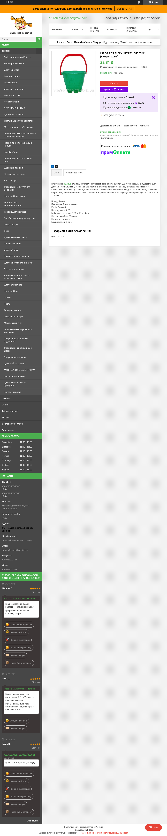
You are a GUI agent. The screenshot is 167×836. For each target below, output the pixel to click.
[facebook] (52, 167)
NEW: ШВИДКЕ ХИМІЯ (14, 108)
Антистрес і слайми (14, 63)
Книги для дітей (12, 95)
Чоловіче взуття (12, 243)
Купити (114, 83)
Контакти (112, 29)
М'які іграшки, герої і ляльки (18, 127)
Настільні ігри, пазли (14, 196)
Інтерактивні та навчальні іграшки (18, 144)
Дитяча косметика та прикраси (15, 384)
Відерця (97, 42)
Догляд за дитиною (14, 114)
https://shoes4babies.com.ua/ (17, 540)
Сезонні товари (12, 76)
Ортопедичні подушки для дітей (18, 349)
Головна (57, 29)
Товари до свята (12, 310)
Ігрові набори (11, 152)
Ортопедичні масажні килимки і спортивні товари (20, 135)
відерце (67, 184)
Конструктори (11, 101)
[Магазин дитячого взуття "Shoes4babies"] (21, 23)
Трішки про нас (10, 411)
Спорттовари (11, 224)
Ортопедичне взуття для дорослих (17, 188)
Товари (6, 50)
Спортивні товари (13, 316)
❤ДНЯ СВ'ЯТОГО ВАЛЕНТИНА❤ (19, 369)
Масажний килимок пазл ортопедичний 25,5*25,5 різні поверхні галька (19, 707)
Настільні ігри (11, 291)
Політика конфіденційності (115, 833)
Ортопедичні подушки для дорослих (18, 331)
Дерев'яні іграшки (13, 167)
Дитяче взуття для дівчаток (18, 262)
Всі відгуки (32, 820)
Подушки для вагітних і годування (16, 340)
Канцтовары (10, 180)
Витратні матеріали (14, 376)
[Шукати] (39, 39)
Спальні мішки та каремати (18, 120)
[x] (56, 167)
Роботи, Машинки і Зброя (17, 57)
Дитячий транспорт (14, 88)
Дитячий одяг (11, 249)
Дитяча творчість (13, 284)
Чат (156, 827)
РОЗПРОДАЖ (10, 82)
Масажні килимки (13, 322)
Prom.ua (99, 827)
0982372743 (124, 8)
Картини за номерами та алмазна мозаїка (17, 277)
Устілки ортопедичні (14, 174)
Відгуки (5, 417)
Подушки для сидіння (15, 357)
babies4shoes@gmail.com (15, 550)
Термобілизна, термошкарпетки (13, 204)
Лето (6, 230)
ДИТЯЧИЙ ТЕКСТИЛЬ (14, 363)
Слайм (7, 297)
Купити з (108, 89)
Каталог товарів (12, 391)
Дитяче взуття (11, 69)
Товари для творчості (15, 211)
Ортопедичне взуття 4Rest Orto (18, 160)
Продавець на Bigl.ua (83, 830)
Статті (5, 404)
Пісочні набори (82, 42)
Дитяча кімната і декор (16, 237)
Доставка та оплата (12, 423)
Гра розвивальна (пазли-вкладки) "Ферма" (17, 612)
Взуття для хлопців (14, 269)
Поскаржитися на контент (90, 833)
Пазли (7, 303)
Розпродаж (8, 430)
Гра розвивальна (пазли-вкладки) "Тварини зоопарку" (19, 605)
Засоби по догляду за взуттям (19, 218)
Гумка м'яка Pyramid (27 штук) (20, 762)
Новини (6, 398)
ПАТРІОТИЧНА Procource (16, 256)
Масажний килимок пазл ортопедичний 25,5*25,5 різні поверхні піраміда (19, 697)
